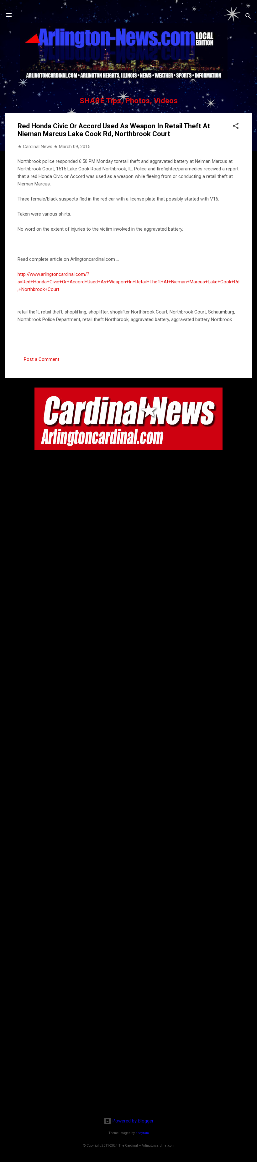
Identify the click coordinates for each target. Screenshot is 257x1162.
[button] (235, 127)
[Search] (248, 17)
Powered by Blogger (132, 1121)
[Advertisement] (128, 1071)
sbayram (142, 1133)
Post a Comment (41, 359)
